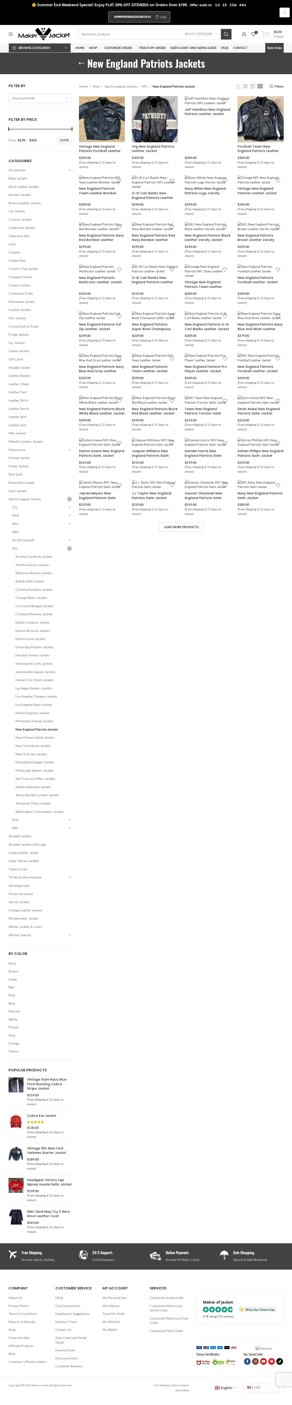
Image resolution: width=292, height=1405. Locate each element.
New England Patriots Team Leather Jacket (150, 369)
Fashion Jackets (20, 310)
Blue (12, 1003)
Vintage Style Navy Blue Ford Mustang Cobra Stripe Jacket (46, 1084)
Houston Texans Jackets (32, 655)
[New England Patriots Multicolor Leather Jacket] (102, 268)
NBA (15, 532)
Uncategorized (19, 885)
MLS (15, 524)
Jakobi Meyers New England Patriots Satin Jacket (97, 498)
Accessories (17, 170)
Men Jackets (17, 433)
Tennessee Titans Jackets (33, 803)
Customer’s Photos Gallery (28, 1362)
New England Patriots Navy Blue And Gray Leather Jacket (101, 371)
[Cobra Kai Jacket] (16, 1126)
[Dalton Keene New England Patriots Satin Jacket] (102, 442)
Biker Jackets (18, 178)
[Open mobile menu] (10, 34)
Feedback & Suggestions (72, 1314)
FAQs (59, 1298)
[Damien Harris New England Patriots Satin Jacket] (208, 442)
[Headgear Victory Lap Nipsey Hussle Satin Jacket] (16, 1190)
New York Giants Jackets (33, 746)
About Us (15, 1298)
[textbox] (40, 98)
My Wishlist (111, 1322)
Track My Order (113, 1314)
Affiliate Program (21, 1346)
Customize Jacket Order (167, 1298)
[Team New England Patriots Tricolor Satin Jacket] (208, 400)
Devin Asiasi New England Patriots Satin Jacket (259, 411)
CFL (15, 507)
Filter (64, 140)
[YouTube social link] (263, 1361)
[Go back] (81, 63)
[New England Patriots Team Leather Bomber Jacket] (102, 179)
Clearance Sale (19, 236)
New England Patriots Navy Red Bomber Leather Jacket (101, 240)
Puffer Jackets (19, 466)
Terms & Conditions (23, 1314)
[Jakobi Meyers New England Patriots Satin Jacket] (102, 484)
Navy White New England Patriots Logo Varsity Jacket (205, 193)
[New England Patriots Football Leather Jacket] (260, 268)
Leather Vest (17, 425)
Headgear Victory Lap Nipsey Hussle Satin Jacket (49, 1182)
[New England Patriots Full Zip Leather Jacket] (102, 315)
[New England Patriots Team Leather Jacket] (155, 357)
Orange (14, 1043)
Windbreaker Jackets (24, 918)
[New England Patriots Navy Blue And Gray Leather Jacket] (102, 357)
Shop (96, 86)
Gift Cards (16, 359)
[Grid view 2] (245, 86)
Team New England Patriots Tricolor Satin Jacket (203, 413)
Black (12, 963)
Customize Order (21, 293)
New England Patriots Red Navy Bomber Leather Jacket (153, 240)
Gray (12, 1035)
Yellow (13, 1051)
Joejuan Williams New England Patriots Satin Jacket (150, 455)
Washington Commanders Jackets (39, 812)
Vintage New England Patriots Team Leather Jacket (203, 286)
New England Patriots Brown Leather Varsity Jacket (256, 240)
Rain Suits (16, 474)
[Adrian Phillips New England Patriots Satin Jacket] (260, 442)
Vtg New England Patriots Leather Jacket (153, 148)
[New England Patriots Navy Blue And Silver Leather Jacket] (260, 315)
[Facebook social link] (247, 1361)
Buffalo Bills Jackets (29, 581)
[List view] (238, 86)
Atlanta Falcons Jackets (32, 565)
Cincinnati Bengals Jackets (34, 606)
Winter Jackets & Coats (25, 927)
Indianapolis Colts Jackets (33, 663)
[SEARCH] (226, 34)
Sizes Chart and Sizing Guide (70, 1340)
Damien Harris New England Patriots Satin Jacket (203, 455)
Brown (13, 971)
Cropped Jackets (20, 277)
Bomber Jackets (20, 195)
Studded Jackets (20, 836)
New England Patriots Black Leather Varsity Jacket (208, 237)
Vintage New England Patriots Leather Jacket (257, 190)
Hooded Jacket (19, 367)
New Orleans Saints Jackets (34, 737)
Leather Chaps (19, 384)
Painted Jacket (19, 458)
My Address (111, 1306)
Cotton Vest (17, 260)
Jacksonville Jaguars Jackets (35, 672)
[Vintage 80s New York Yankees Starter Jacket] (16, 1158)
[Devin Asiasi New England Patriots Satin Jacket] (260, 400)
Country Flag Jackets (23, 269)
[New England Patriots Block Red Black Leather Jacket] (155, 400)
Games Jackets (19, 351)
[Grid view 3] (252, 86)
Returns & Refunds (22, 1322)
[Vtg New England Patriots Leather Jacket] (155, 119)
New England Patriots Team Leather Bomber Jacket (98, 193)
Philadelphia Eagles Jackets (34, 762)
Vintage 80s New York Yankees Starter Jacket (46, 1150)
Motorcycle (17, 450)
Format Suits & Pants (24, 326)
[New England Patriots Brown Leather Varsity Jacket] (260, 226)
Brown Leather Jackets (25, 203)
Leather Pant (18, 392)
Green (13, 979)
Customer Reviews (68, 1366)
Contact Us (63, 1330)
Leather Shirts (18, 400)
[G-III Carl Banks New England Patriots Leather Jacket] (155, 182)
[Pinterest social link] (271, 1361)
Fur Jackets (17, 343)
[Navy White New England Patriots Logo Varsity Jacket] (208, 179)
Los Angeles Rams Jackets (33, 705)
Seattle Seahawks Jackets (33, 787)
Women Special (20, 935)
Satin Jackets (18, 491)
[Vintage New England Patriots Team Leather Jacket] (208, 271)
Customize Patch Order (166, 1331)
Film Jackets (17, 318)
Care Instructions (67, 1306)
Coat (12, 244)
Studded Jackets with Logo (27, 844)
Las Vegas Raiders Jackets (33, 688)
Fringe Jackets (19, 334)
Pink (12, 995)
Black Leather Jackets (24, 187)
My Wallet (109, 1330)
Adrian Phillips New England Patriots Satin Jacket (260, 453)
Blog (12, 1354)
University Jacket (21, 894)
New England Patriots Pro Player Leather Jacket (206, 369)
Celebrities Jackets (22, 228)
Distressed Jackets (22, 302)
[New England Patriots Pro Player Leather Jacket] (208, 357)
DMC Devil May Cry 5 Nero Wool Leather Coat (48, 1214)
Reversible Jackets (22, 483)
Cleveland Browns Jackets (34, 614)
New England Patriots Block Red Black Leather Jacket (155, 411)
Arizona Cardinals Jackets (33, 556)
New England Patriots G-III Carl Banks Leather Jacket (207, 326)
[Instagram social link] (255, 1361)
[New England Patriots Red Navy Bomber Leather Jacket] (155, 226)
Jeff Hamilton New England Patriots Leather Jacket (207, 111)
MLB (15, 515)
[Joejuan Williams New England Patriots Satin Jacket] (155, 442)
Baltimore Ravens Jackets (33, 573)
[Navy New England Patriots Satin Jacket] (260, 484)
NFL (15, 548)
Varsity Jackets (19, 902)
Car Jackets (17, 211)
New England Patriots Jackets (36, 729)
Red (11, 987)
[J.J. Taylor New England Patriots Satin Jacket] (155, 484)
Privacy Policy (19, 1306)
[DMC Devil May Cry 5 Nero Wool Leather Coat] (16, 1222)
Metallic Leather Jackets (26, 441)
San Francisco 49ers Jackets (35, 778)
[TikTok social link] (279, 1361)
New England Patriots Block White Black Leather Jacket (102, 411)
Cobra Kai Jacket (41, 1116)
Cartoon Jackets (20, 219)
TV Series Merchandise (25, 877)
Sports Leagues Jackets (25, 499)
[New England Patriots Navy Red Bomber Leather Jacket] (102, 226)
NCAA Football (23, 540)
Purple (13, 1027)
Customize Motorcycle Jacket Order (166, 1308)
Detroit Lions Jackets (30, 639)
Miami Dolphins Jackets (32, 713)
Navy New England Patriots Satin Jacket (260, 495)
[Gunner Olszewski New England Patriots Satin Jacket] (208, 484)
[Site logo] (44, 34)
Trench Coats (18, 869)
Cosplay (14, 252)
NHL (15, 820)
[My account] (244, 34)
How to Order (65, 1350)
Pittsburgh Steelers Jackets (34, 770)
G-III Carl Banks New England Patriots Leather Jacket (152, 197)
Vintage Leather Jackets (25, 910)
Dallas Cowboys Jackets (32, 622)
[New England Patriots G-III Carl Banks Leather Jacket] (208, 315)
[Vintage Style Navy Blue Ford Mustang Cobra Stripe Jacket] (16, 1091)
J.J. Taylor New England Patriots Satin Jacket (151, 495)
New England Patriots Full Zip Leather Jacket (100, 326)
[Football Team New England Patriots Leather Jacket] (260, 119)
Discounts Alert (66, 1358)
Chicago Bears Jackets (31, 598)
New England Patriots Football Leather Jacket (258, 280)
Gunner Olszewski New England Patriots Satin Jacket (204, 498)
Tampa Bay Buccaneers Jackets (37, 795)
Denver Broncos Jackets (32, 631)
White (13, 1019)
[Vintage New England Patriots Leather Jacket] (260, 179)
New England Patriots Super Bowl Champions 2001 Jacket (151, 329)
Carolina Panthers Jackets (34, 589)
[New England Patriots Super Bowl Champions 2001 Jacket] (155, 315)
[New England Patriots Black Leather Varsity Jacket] (208, 226)
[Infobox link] (110, 1256)
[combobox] (40, 98)
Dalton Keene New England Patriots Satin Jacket (101, 453)
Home (83, 86)
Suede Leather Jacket (23, 853)
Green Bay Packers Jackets (34, 647)
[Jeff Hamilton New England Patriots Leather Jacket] (208, 100)
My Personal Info (114, 1298)
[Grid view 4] (260, 86)
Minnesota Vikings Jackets (34, 721)
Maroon (14, 1011)
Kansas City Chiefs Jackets (34, 680)
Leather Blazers (19, 376)
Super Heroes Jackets (24, 861)
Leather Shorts (19, 409)
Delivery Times (66, 1322)
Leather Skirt (18, 417)
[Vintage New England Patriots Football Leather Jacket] (102, 119)
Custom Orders (20, 285)
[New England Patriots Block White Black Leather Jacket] (102, 400)
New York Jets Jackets (31, 754)
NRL (15, 828)
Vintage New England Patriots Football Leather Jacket (100, 151)
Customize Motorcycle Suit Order (169, 1320)
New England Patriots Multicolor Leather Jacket (100, 280)
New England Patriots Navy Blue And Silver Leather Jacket (260, 329)
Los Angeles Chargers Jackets (36, 696)
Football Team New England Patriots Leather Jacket (258, 151)
